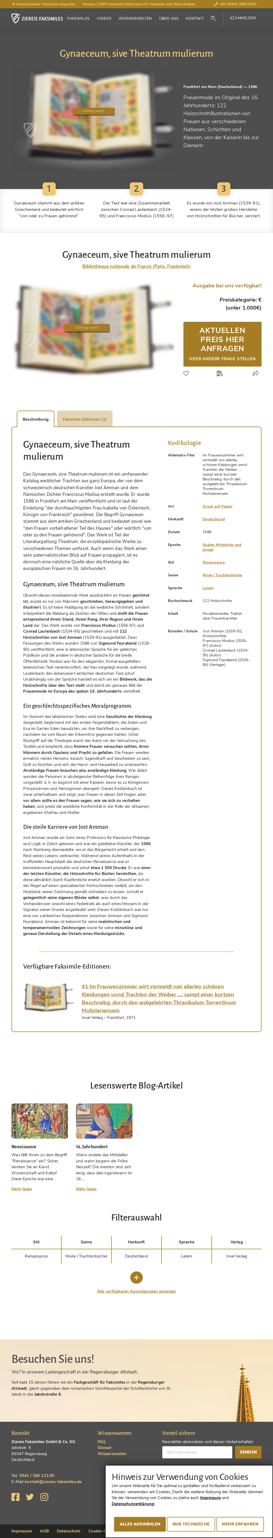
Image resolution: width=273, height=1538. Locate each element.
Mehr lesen (21, 1189)
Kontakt (195, 18)
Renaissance (214, 562)
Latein (208, 588)
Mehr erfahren (240, 1524)
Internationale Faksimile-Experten (45, 4)
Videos (104, 18)
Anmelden (245, 18)
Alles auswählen (140, 1524)
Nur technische (191, 1524)
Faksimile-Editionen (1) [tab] (85, 419)
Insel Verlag (236, 1256)
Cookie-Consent (104, 1531)
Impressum (21, 1531)
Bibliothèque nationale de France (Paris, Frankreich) (136, 266)
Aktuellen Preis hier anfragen (222, 343)
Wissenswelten (135, 18)
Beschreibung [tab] (36, 419)
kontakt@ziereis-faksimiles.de (53, 1481)
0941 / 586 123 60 (36, 1475)
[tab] (48, 997)
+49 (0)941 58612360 (237, 4)
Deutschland (214, 519)
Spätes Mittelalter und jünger (222, 547)
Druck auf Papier (217, 506)
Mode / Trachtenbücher (222, 575)
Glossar (105, 1447)
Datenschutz (69, 1531)
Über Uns (169, 18)
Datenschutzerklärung (133, 1504)
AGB (44, 1531)
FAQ (102, 1441)
